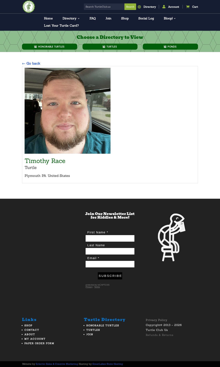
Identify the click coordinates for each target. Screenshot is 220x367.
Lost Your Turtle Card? (61, 25)
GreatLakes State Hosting (107, 363)
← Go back (31, 63)
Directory (69, 18)
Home (48, 18)
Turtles (111, 46)
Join (108, 18)
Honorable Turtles (51, 46)
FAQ (93, 18)
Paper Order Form (39, 343)
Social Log (146, 18)
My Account (35, 338)
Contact (31, 329)
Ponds (172, 46)
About (29, 334)
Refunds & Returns (159, 335)
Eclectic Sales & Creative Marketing (57, 363)
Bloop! (168, 18)
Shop (125, 18)
